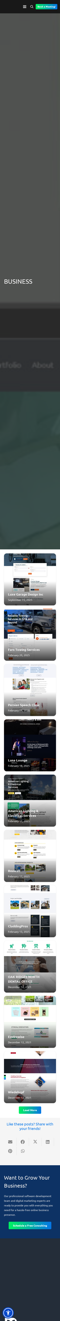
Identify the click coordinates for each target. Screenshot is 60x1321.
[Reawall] (30, 856)
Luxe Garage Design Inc (25, 594)
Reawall (14, 871)
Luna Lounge (17, 760)
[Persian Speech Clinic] (30, 690)
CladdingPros (18, 926)
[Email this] (10, 1142)
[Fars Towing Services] (30, 635)
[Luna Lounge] (30, 745)
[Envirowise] (30, 1022)
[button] (24, 6)
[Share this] (22, 1142)
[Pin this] (10, 1151)
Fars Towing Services (24, 650)
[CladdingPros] (30, 911)
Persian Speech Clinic (24, 705)
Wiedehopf (16, 1092)
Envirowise (16, 1037)
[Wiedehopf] (30, 1077)
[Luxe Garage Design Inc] (30, 579)
